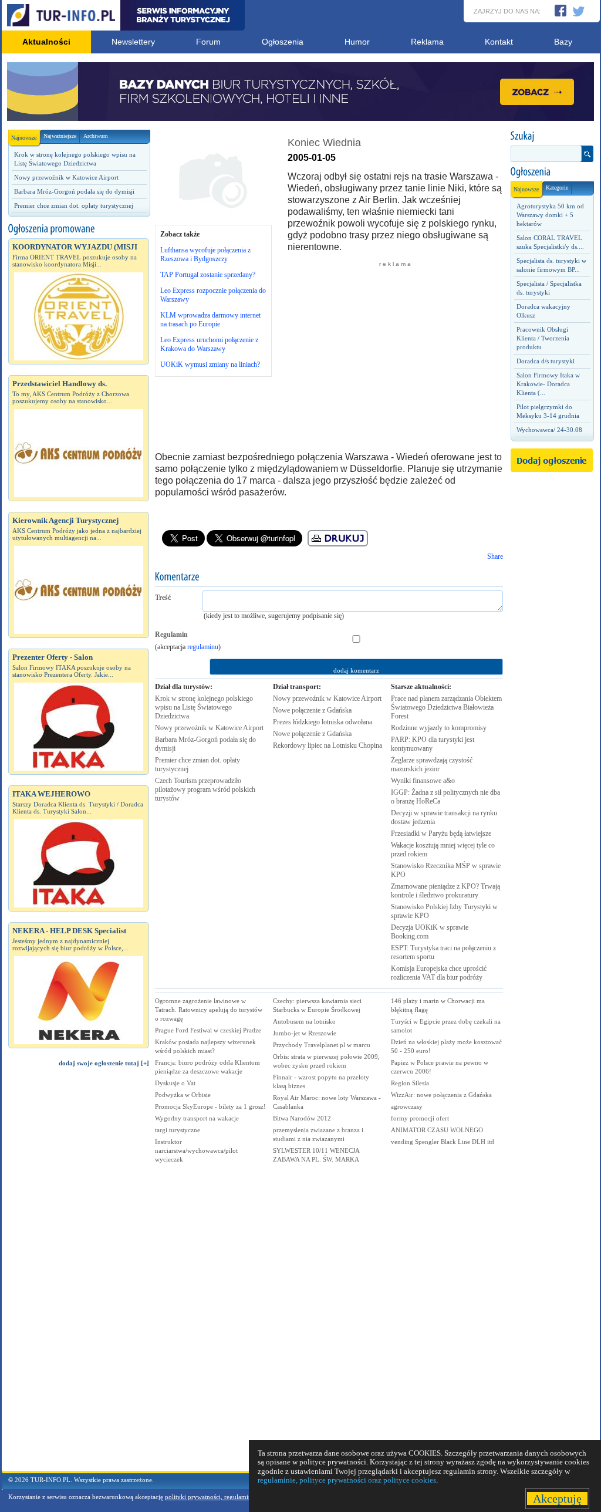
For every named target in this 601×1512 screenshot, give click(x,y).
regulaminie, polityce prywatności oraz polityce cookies (347, 1480)
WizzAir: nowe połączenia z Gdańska (441, 1094)
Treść (163, 597)
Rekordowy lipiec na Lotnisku (327, 745)
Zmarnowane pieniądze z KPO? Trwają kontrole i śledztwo (445, 890)
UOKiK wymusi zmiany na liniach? (210, 364)
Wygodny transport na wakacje (197, 1118)
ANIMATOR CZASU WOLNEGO (437, 1129)
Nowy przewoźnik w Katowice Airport (66, 177)
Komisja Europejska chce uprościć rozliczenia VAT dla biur (439, 972)
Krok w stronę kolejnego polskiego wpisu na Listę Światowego (204, 707)
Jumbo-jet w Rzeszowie (304, 1033)
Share (495, 556)
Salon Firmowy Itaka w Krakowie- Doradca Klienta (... (548, 384)
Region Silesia (410, 1082)
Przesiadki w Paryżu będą (441, 833)
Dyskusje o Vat (175, 1082)
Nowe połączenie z (312, 710)
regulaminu (202, 647)
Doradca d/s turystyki (545, 361)
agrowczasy (407, 1106)
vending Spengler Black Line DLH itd (442, 1141)
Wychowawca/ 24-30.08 (549, 429)
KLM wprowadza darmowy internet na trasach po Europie (210, 319)
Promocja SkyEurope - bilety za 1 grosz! (210, 1106)
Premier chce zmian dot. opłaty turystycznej (73, 205)
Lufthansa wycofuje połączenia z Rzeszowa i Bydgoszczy (205, 254)
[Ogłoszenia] (552, 172)
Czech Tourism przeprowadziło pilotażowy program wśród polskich (205, 789)
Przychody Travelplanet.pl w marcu (321, 1044)
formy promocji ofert (420, 1118)
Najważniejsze (59, 136)
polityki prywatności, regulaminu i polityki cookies (234, 1496)
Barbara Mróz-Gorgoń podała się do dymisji (74, 191)
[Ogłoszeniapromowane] (78, 229)
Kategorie (557, 187)
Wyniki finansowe (423, 781)
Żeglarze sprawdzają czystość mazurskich (431, 764)
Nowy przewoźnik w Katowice (209, 728)
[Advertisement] (78, 1274)
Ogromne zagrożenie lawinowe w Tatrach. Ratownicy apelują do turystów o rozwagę (208, 1009)
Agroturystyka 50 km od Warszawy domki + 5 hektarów (550, 215)
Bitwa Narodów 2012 (302, 1118)
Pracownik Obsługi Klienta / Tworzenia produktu (542, 338)
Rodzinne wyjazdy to (439, 728)
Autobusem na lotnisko (304, 1021)
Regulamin (171, 634)
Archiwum (95, 136)
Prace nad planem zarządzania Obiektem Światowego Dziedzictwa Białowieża (446, 707)
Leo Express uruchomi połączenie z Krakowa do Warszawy (209, 344)
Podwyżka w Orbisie (183, 1094)
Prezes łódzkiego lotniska (322, 722)
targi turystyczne (177, 1129)
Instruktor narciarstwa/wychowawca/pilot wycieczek (196, 1150)
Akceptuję (557, 1498)
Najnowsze (23, 137)
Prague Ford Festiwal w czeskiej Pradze (208, 1030)
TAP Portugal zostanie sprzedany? (207, 275)
